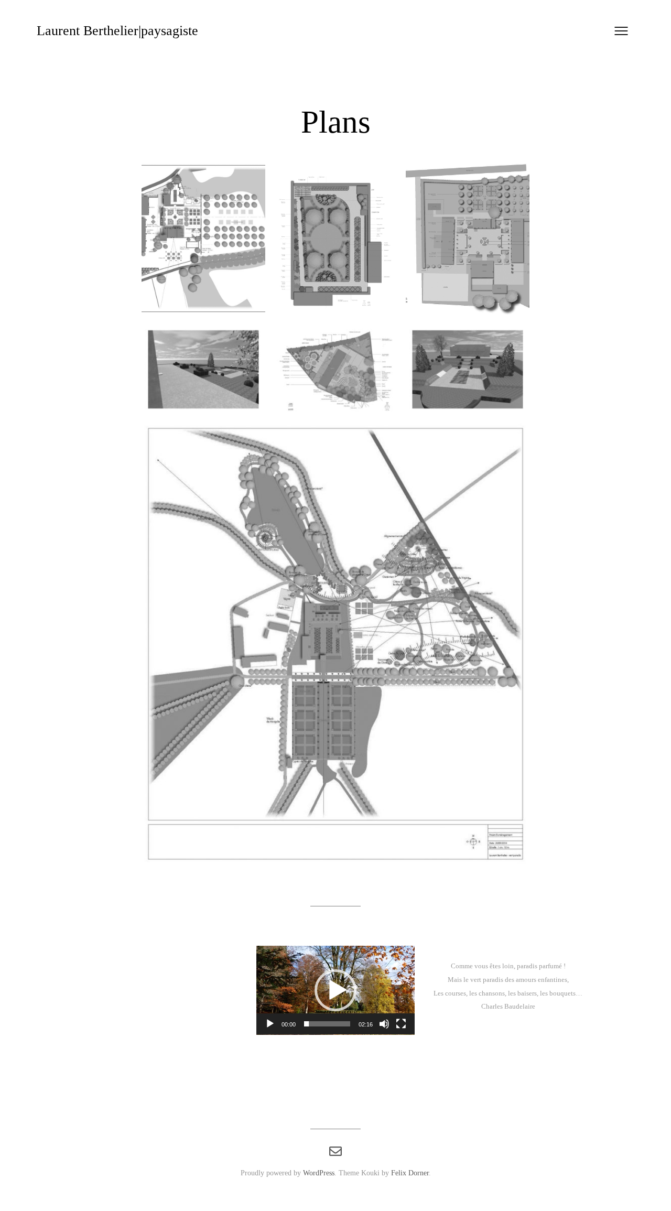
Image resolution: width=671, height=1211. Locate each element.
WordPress (318, 1173)
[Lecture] (270, 1024)
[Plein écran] (401, 1024)
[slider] (327, 1023)
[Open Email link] (335, 1152)
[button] (335, 990)
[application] (335, 990)
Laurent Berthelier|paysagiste (117, 30)
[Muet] (384, 1024)
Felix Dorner (410, 1173)
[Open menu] (621, 31)
